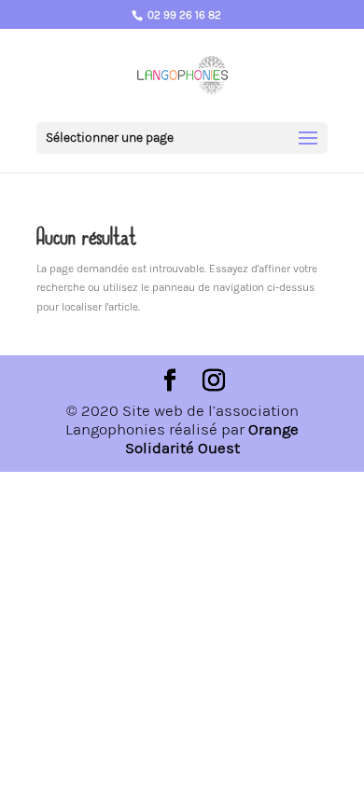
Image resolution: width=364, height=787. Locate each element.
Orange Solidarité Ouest (212, 438)
